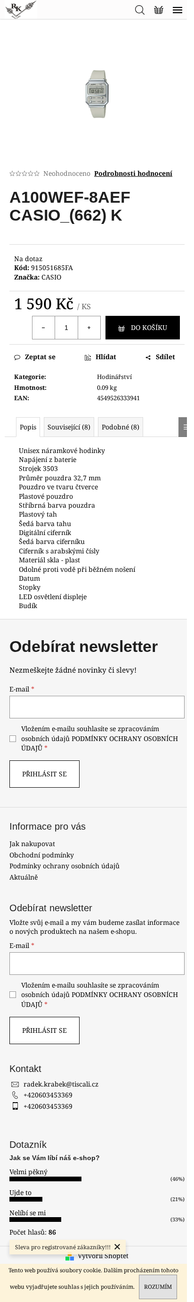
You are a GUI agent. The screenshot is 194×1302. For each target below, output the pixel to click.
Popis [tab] (28, 426)
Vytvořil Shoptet (103, 1255)
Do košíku (149, 327)
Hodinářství (114, 376)
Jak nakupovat (32, 843)
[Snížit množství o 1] (43, 327)
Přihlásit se (44, 773)
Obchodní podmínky (41, 854)
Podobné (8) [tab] (120, 426)
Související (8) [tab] (69, 426)
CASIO (51, 276)
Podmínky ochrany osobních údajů (64, 865)
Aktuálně (23, 877)
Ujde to (20, 1192)
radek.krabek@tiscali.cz (61, 1084)
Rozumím (158, 1287)
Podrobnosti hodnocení (133, 173)
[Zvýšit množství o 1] (89, 327)
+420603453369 (48, 1094)
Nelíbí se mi (27, 1212)
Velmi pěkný (28, 1171)
